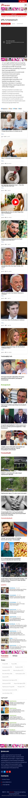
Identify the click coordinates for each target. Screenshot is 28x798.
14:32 (19, 645)
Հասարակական (6, 23)
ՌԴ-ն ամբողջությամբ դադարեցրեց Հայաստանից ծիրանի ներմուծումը (11, 559)
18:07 (19, 595)
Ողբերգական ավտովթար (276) (9, 680)
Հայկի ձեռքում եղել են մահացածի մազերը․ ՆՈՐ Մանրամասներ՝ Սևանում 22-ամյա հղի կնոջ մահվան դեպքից (14, 580)
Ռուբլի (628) (5, 663)
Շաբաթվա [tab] (4, 656)
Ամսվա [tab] (15, 656)
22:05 (18, 588)
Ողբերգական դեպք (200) (8, 686)
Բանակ (11, 638)
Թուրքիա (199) (21, 686)
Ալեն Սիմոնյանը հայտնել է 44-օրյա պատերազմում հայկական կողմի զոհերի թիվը (18, 641)
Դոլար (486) (14, 663)
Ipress (14, 23)
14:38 (19, 631)
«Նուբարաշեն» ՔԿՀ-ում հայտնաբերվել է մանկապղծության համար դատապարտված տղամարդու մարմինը (13, 513)
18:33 (18, 623)
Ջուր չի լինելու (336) (7, 673)
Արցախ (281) (5, 676)
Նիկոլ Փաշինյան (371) (18, 670)
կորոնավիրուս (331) (20, 673)
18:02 (19, 602)
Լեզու (23, 1)
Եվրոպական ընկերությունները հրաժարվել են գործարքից (13, 405)
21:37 (19, 616)
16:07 (19, 609)
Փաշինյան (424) (19, 667)
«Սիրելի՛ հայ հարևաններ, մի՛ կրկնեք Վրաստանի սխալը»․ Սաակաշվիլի (11, 538)
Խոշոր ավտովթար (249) (19, 683)
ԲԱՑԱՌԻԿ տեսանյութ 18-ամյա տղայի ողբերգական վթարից (11, 473)
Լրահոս (3, 585)
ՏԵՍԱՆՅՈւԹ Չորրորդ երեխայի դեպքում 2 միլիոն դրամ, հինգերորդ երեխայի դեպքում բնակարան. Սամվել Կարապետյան (17, 734)
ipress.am (12, 792)
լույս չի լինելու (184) (7, 693)
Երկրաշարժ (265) (6, 683)
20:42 (16, 638)
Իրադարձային (6, 453)
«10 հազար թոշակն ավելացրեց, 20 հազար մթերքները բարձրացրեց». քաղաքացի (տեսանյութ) (17, 648)
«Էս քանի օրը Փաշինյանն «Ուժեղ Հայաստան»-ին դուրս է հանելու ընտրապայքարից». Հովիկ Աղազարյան (14, 426)
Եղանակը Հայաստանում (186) (9, 689)
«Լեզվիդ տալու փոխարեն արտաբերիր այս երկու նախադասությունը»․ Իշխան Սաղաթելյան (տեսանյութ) (13, 448)
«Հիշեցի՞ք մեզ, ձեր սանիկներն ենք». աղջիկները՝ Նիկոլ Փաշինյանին (11, 377)
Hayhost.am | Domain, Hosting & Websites (16, 795)
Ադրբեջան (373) (6, 670)
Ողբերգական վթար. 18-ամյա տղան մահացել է (14, 493)
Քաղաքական (5, 385)
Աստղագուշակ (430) (7, 667)
